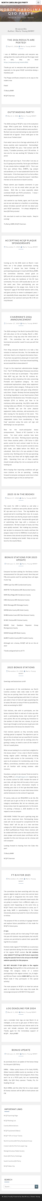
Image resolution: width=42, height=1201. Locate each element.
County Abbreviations (11, 1126)
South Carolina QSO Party (12, 1161)
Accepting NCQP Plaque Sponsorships (21, 241)
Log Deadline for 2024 (21, 1008)
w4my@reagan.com (21, 777)
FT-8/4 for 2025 (21, 875)
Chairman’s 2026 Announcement (21, 318)
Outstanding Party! (21, 112)
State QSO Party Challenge (13, 1156)
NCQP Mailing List (10, 1121)
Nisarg (38, 1196)
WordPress (25, 1196)
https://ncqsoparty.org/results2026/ (16, 62)
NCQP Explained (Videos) (12, 1131)
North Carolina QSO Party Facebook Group (18, 1141)
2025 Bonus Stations (21, 667)
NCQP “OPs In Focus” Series (13, 1136)
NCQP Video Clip (9, 1166)
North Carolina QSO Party (14, 2)
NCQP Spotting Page (11, 1116)
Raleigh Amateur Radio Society (14, 1151)
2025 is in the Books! (21, 494)
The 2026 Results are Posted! (21, 41)
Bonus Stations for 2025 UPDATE (21, 558)
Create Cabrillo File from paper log (15, 1146)
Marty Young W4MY (28, 46)
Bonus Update (21, 1050)
